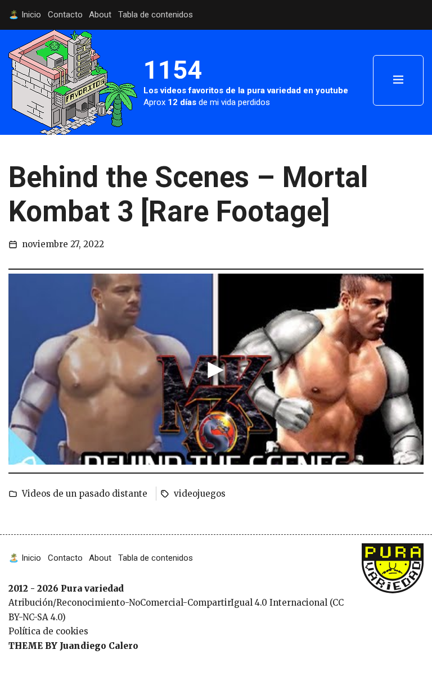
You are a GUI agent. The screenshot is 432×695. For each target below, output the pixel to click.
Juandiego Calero (99, 646)
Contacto (65, 15)
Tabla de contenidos (155, 15)
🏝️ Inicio (24, 15)
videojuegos (200, 493)
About (100, 15)
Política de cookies (48, 631)
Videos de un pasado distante (84, 493)
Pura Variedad (389, 561)
